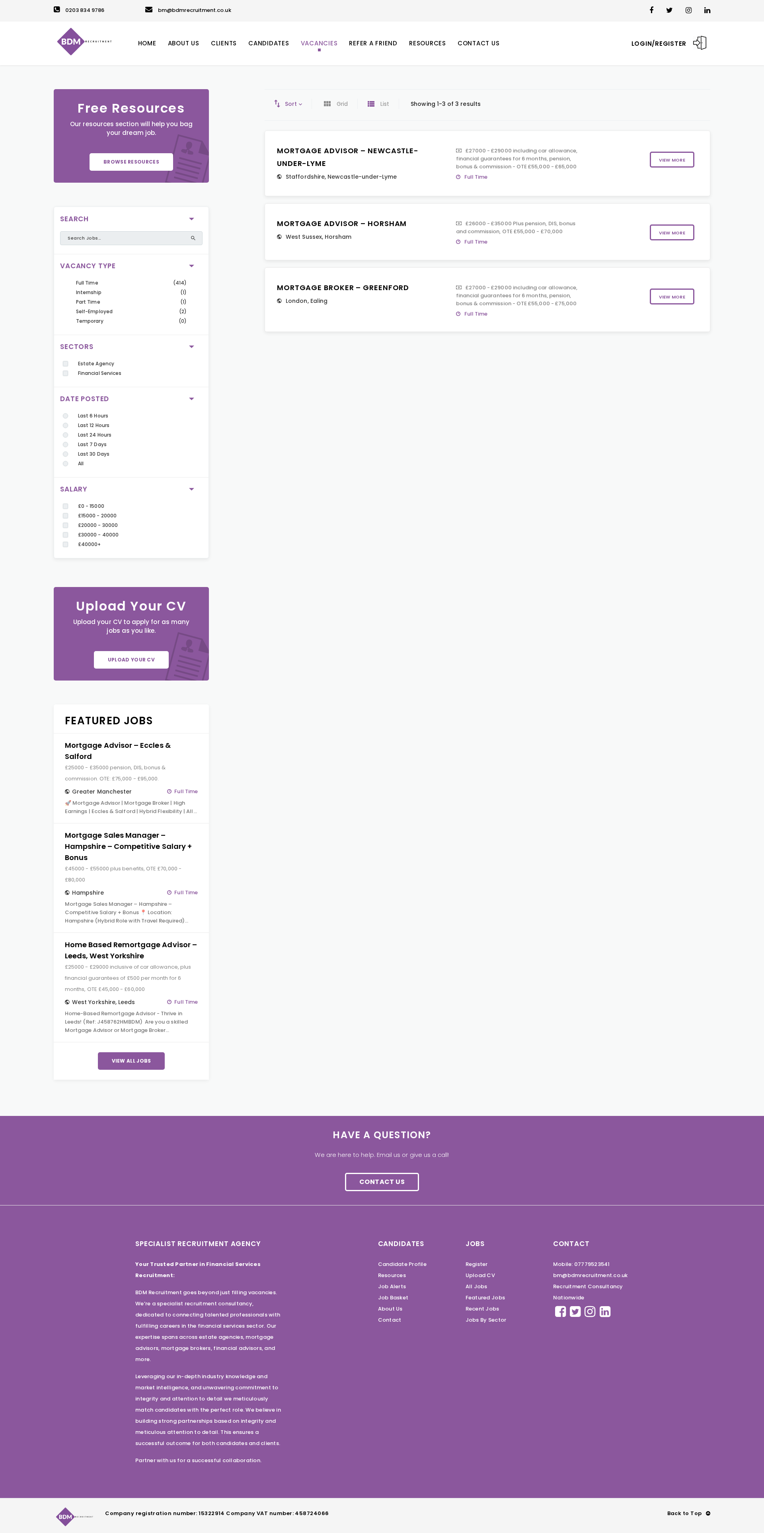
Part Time (88, 301)
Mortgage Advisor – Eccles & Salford (118, 750)
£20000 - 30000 (98, 525)
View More (672, 160)
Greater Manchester (102, 792)
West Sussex (304, 237)
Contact (389, 1320)
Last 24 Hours (94, 434)
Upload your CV (131, 659)
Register (477, 1264)
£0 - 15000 (91, 506)
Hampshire (88, 893)
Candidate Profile (402, 1264)
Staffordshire (305, 177)
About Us (390, 1309)
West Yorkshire (93, 1002)
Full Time (87, 282)
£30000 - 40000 (98, 534)
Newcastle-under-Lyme (362, 177)
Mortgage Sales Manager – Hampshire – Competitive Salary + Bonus (128, 846)
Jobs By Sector (486, 1320)
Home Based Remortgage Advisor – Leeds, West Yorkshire (131, 950)
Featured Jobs (485, 1297)
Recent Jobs (482, 1309)
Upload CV (480, 1275)
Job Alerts (392, 1286)
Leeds (126, 1002)
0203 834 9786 (84, 10)
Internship (88, 292)
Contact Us (382, 1181)
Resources (392, 1275)
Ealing (318, 301)
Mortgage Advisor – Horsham (342, 223)
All (81, 463)
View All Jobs (131, 1060)
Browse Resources (131, 161)
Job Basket (393, 1297)
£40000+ (89, 544)
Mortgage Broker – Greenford (343, 288)
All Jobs (476, 1286)
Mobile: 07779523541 (581, 1264)
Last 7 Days (92, 444)
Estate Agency (96, 363)
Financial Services (99, 373)
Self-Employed (94, 311)
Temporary (89, 321)
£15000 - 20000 (97, 515)
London (296, 301)
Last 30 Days (93, 454)
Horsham (338, 237)
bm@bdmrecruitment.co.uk (194, 10)
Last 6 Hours (93, 415)
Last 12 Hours (93, 425)
